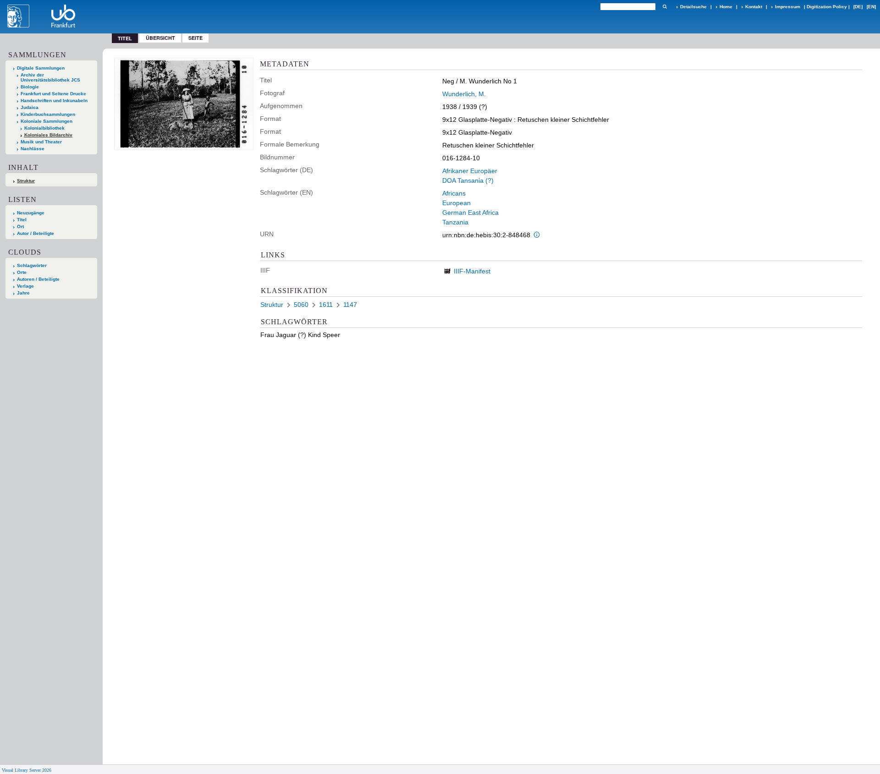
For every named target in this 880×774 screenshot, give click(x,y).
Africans (454, 193)
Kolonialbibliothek (44, 128)
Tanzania (455, 222)
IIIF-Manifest (472, 271)
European (456, 203)
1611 (326, 304)
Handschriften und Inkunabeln (54, 100)
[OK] (664, 7)
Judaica (29, 107)
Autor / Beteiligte (35, 233)
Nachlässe (32, 148)
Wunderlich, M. (464, 94)
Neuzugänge (30, 212)
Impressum (787, 6)
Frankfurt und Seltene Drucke (53, 93)
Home (726, 6)
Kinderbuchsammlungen (48, 114)
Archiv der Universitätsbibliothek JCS (50, 77)
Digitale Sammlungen (41, 68)
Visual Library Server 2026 (26, 770)
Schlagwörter (32, 265)
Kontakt (753, 6)
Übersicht (160, 37)
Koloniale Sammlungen (46, 121)
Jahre (23, 292)
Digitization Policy (827, 6)
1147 (350, 304)
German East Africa (470, 212)
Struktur (26, 180)
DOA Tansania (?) (468, 180)
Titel (22, 219)
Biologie (30, 86)
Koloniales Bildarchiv (48, 134)
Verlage (25, 286)
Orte (22, 272)
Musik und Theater (41, 141)
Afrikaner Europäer (469, 170)
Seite (195, 37)
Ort (20, 226)
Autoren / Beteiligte (38, 279)
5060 (301, 304)
